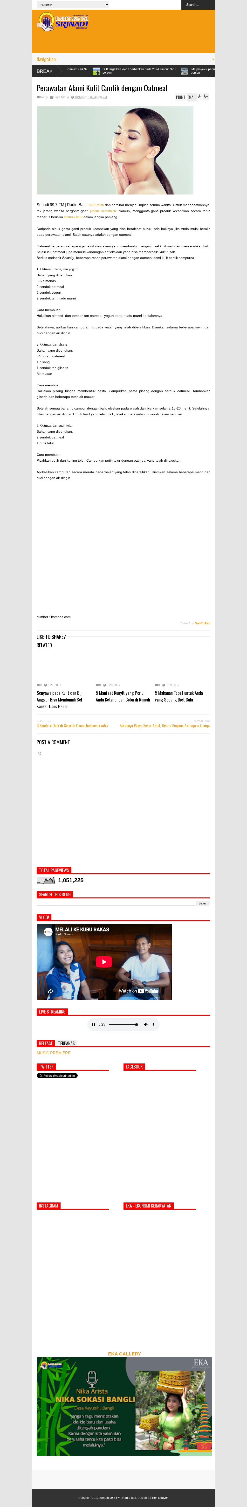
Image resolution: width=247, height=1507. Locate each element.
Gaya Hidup (61, 97)
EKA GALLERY (124, 1353)
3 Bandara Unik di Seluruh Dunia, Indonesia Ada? (73, 726)
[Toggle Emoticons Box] (39, 753)
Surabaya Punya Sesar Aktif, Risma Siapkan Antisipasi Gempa (165, 726)
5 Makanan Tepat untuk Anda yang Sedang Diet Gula (179, 696)
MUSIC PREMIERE (54, 1053)
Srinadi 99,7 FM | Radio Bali (117, 1498)
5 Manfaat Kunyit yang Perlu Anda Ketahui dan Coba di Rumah (123, 696)
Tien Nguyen (160, 1498)
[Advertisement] (123, 42)
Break (45, 71)
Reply (44, 97)
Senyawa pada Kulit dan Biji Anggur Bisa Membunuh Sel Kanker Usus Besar (59, 699)
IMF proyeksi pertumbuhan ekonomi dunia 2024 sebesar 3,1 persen (155, 71)
